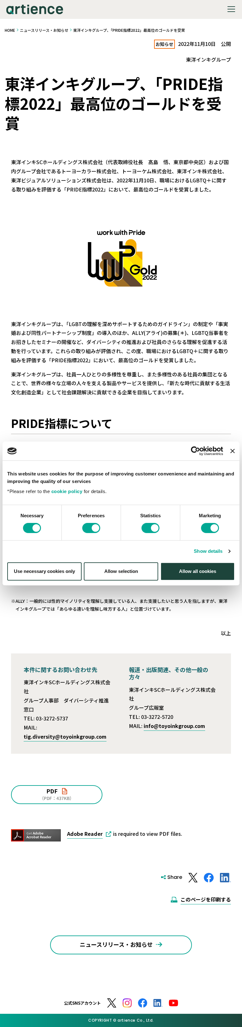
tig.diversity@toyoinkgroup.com (65, 736)
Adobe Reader (85, 833)
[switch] (91, 528)
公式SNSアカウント (82, 1003)
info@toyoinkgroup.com (174, 726)
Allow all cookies (197, 571)
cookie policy (67, 491)
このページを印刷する (206, 899)
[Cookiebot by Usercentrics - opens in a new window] (195, 451)
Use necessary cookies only (44, 571)
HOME (10, 30)
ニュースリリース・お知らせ (44, 30)
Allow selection (121, 571)
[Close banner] (232, 451)
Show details (208, 551)
